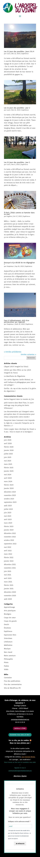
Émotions (7, 628)
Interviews (8, 638)
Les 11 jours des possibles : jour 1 (17, 162)
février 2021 (8, 585)
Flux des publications (12, 681)
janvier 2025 (8, 471)
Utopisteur (10, 266)
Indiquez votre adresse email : (19, 821)
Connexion (8, 678)
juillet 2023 (8, 509)
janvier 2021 (8, 589)
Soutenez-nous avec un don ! (20, 735)
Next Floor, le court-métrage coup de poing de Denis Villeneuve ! (19, 405)
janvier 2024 (8, 488)
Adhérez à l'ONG (20, 728)
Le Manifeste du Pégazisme (14, 376)
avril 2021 (8, 578)
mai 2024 (7, 475)
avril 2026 (8, 443)
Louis (8, 53)
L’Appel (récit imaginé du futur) (16, 367)
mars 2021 (8, 582)
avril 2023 (8, 519)
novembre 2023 (10, 495)
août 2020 (8, 599)
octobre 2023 (9, 499)
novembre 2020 (10, 596)
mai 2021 (7, 575)
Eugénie (9, 216)
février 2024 (8, 485)
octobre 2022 (9, 540)
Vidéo (6, 669)
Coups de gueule (10, 621)
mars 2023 (8, 523)
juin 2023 (7, 513)
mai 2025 (7, 461)
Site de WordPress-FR (12, 688)
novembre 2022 (10, 537)
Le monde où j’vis (27, 399)
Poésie (6, 666)
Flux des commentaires (13, 684)
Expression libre (10, 635)
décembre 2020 (10, 592)
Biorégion (7, 614)
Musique (7, 649)
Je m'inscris (20, 844)
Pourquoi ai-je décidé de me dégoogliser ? (19, 263)
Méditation (8, 645)
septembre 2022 (10, 544)
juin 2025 (7, 457)
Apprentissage (9, 607)
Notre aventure (10, 656)
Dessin (6, 624)
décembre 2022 (10, 533)
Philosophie (8, 659)
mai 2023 (7, 516)
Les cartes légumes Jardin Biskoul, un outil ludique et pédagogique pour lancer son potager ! (19, 382)
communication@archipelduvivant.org (20, 770)
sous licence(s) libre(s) (28, 757)
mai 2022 (7, 547)
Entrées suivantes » (28, 354)
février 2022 (8, 557)
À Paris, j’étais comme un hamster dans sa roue (19, 213)
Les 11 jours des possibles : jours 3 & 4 (19, 51)
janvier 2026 (8, 450)
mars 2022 (8, 554)
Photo (6, 662)
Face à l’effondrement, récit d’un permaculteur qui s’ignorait (16, 321)
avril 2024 (8, 478)
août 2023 (8, 506)
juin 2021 (7, 571)
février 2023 (8, 526)
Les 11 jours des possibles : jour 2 (17, 108)
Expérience (25, 53)
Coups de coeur (10, 618)
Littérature (8, 642)
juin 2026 (7, 440)
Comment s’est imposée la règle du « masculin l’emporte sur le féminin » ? (19, 423)
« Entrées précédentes (12, 352)
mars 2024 (8, 481)
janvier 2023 (8, 530)
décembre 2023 (10, 492)
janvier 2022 (8, 561)
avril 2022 (8, 551)
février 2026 (8, 447)
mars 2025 (8, 464)
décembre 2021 (10, 564)
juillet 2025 (8, 454)
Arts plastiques (10, 611)
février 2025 (8, 468)
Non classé (8, 652)
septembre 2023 (10, 502)
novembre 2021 (10, 568)
